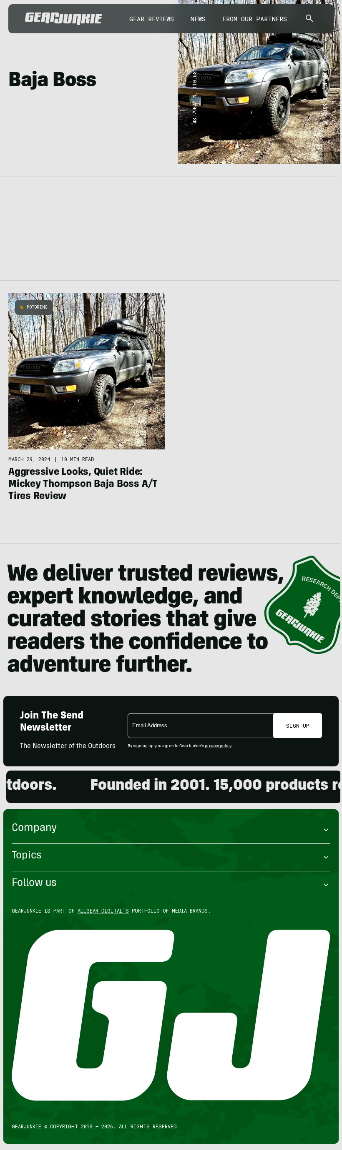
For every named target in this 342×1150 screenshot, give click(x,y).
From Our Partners (254, 19)
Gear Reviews (151, 19)
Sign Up (297, 725)
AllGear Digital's (103, 910)
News (198, 19)
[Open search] (309, 19)
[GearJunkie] (63, 18)
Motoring (37, 307)
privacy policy (218, 746)
